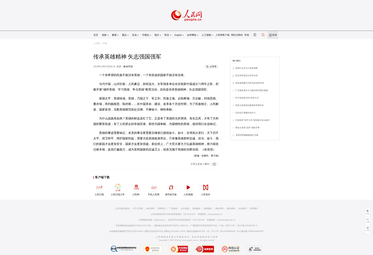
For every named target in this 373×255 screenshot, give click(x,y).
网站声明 (219, 208)
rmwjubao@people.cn (226, 220)
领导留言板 (171, 194)
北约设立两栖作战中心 (245, 113)
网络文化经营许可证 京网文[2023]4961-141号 (165, 231)
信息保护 (242, 208)
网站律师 (231, 208)
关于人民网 (138, 208)
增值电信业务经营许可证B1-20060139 (171, 225)
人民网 (97, 43)
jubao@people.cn (215, 214)
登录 (274, 35)
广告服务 (173, 208)
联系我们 (254, 208)
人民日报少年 (118, 194)
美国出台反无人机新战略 (246, 68)
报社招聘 (150, 208)
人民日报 (99, 194)
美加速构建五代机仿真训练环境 (249, 83)
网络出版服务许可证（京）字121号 (202, 231)
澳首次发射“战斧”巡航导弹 (247, 128)
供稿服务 (196, 208)
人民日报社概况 (122, 208)
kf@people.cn (160, 220)
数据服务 (208, 208)
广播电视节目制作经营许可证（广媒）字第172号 (212, 225)
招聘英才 (162, 208)
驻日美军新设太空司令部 (246, 75)
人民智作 (205, 194)
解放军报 (128, 66)
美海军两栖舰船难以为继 (247, 135)
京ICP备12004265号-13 (247, 225)
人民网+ (136, 194)
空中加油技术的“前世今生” (247, 98)
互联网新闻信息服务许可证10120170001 (133, 225)
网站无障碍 (237, 35)
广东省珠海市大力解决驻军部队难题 (251, 90)
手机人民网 (153, 194)
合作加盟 (185, 208)
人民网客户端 (222, 35)
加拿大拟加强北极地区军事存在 (249, 105)
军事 (105, 43)
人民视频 (188, 194)
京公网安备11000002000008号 (250, 231)
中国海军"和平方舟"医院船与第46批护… (253, 120)
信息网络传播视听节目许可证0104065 (126, 231)
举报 (246, 35)
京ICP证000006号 (227, 231)
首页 (95, 35)
